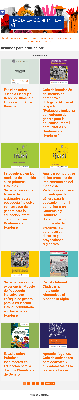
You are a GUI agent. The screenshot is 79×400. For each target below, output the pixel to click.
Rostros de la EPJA (58, 38)
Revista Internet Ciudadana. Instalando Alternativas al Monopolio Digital (56, 290)
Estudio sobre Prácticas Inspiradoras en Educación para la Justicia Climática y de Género (19, 364)
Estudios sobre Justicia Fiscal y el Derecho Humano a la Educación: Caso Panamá (18, 98)
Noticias (72, 38)
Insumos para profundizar (39, 41)
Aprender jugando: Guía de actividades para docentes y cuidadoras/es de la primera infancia (58, 362)
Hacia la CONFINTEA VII (36, 22)
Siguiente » (50, 383)
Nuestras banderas (38, 38)
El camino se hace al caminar (14, 38)
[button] (2, 12)
